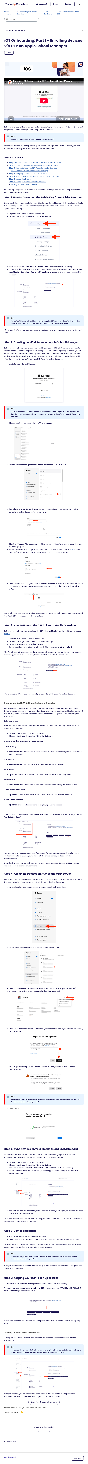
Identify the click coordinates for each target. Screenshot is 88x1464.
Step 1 (72, 549)
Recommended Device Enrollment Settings (29, 171)
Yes (38, 1431)
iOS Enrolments (48, 13)
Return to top (10, 1442)
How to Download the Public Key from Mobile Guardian (35, 162)
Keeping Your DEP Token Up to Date (27, 182)
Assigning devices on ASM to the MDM (28, 173)
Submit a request (39, 4)
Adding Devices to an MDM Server (25, 184)
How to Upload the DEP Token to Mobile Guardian (33, 168)
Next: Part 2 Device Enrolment (44, 1402)
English (68, 4)
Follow (9, 53)
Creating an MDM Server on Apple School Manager (33, 165)
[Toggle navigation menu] (80, 4)
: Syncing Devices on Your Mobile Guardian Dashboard (34, 176)
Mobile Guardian (7, 13)
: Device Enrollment (20, 179)
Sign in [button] (55, 4)
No (50, 1431)
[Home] (16, 4)
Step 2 (7, 633)
